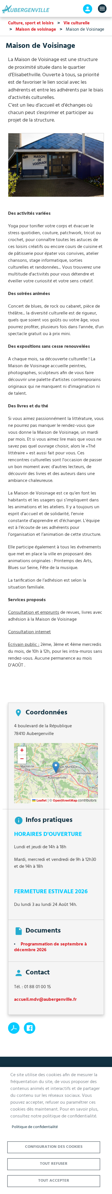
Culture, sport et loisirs (31, 23)
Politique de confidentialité (35, 1127)
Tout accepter (53, 1181)
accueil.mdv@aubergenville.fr (45, 999)
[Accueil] (27, 9)
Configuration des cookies (53, 1147)
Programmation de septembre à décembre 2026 (50, 947)
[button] (56, 167)
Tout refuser (53, 1164)
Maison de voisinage (36, 29)
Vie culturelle (76, 23)
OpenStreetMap (65, 801)
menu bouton (102, 8)
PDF (14, 1028)
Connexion (87, 8)
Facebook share (29, 1028)
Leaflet (41, 801)
